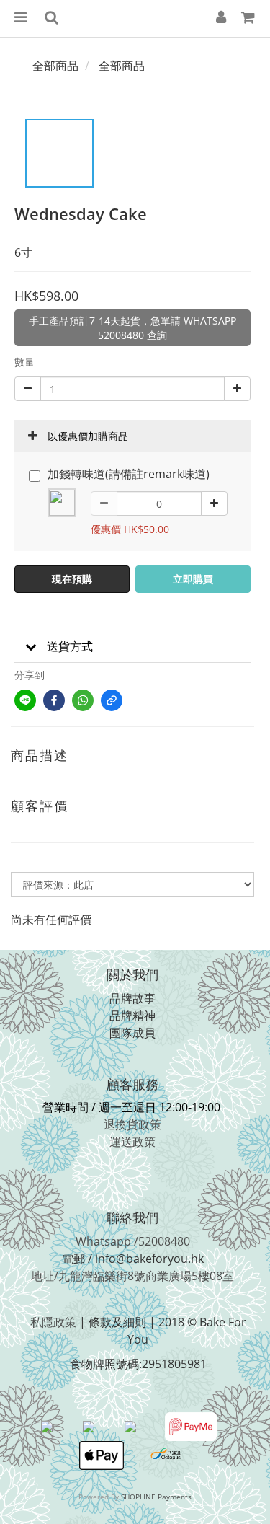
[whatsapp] (83, 700)
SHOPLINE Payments (156, 1497)
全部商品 (55, 66)
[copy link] (111, 700)
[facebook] (54, 700)
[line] (25, 700)
